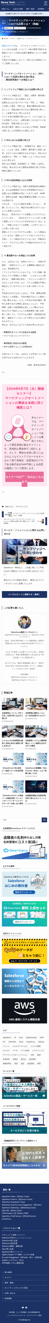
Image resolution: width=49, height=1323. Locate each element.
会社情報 (12, 1312)
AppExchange (31, 1037)
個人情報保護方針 (34, 1312)
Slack (21, 1042)
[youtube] (23, 1307)
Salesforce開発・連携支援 (12, 1246)
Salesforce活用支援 (9, 1243)
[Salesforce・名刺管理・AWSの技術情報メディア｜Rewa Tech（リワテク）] (13, 3)
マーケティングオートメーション (15, 1055)
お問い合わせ (10, 1293)
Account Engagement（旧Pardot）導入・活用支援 (22, 1257)
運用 (39, 1063)
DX (4, 1042)
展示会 (23, 1059)
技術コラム (9, 28)
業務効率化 (7, 1063)
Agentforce (7, 1037)
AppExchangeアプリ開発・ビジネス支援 (18, 1255)
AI (15, 1037)
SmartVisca (30, 1042)
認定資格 (30, 1063)
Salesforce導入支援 (9, 1241)
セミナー (8, 1277)
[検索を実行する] (44, 819)
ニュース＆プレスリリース (16, 1315)
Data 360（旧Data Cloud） (12, 1211)
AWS (42, 1037)
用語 (16, 1063)
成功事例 (32, 1059)
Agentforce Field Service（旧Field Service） (19, 1216)
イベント (6, 1046)
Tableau (41, 1042)
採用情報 (8, 1298)
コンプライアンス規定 (34, 1315)
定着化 (15, 1059)
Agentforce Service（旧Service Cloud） (17, 1199)
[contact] (26, 1307)
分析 (32, 1055)
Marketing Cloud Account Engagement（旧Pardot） (22, 1205)
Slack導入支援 (7, 1249)
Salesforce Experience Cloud (13, 1202)
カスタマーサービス (20, 1046)
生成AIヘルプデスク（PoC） (13, 1260)
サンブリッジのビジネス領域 (16, 1288)
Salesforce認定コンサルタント (24, 632)
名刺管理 (6, 1059)
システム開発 (36, 1046)
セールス (6, 1050)
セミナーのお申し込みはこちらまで (25, 479)
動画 (39, 1055)
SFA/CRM (12, 1042)
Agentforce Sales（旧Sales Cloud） (16, 1196)
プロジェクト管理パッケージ (13, 1235)
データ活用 (25, 1050)
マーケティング (20, 28)
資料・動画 (9, 1283)
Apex (21, 1037)
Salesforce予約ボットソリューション (17, 1238)
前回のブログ (7, 46)
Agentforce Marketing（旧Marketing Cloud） (19, 1208)
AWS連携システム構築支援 (13, 1263)
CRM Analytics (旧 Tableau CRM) (15, 1213)
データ (15, 1050)
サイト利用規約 (21, 1312)
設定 (22, 1063)
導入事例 (8, 1272)
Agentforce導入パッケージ (12, 1252)
